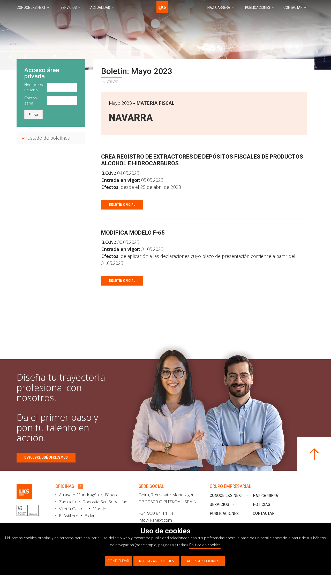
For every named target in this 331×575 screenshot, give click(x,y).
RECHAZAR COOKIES (156, 560)
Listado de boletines (48, 138)
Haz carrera (265, 495)
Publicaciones (224, 513)
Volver (112, 81)
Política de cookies (205, 544)
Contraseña (30, 100)
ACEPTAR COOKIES (203, 560)
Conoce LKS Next (226, 495)
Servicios (219, 504)
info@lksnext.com (155, 520)
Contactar (263, 513)
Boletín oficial (122, 205)
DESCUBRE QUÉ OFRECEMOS (46, 457)
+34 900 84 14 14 (156, 513)
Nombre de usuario (34, 87)
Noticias (261, 504)
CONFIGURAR (118, 560)
